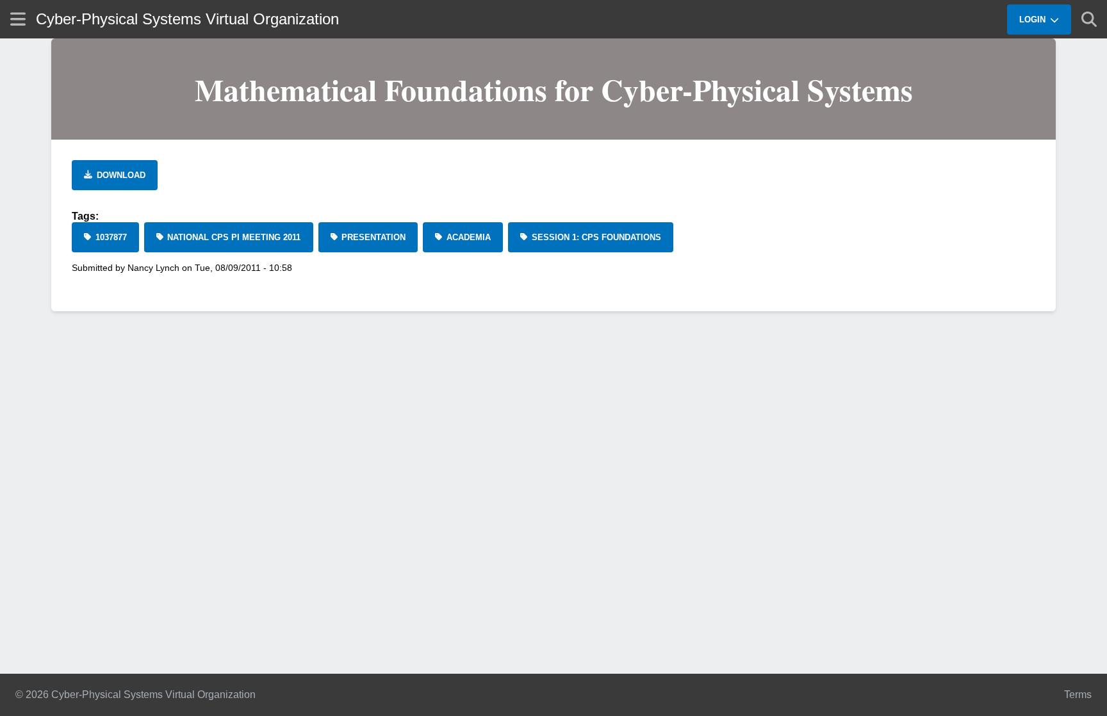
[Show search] (1089, 19)
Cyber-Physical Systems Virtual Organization (187, 19)
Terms (1078, 694)
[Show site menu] (18, 19)
